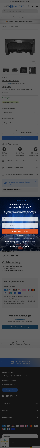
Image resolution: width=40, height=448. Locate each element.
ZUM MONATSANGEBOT (20, 246)
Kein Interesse (20, 235)
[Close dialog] (38, 199)
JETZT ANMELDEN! (20, 231)
